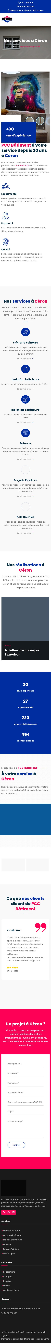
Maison (8, 646)
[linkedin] (13, 1212)
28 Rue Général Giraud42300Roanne (27, 10)
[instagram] (8, 1212)
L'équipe (7, 1281)
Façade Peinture (11, 1249)
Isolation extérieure (12, 1240)
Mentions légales (9, 1339)
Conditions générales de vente (34, 1339)
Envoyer (16, 1145)
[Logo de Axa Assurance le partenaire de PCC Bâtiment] (13, 865)
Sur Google (12, 971)
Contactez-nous (26, 6)
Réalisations (9, 1272)
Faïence (7, 1244)
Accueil (15, 46)
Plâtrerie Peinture (11, 1230)
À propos (7, 1276)
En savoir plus (24, 358)
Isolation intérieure (12, 1235)
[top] (46, 1338)
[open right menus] (48, 19)
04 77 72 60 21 (26, 2)
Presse (6, 1285)
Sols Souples (9, 1253)
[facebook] (3, 1212)
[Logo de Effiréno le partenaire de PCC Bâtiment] (38, 865)
